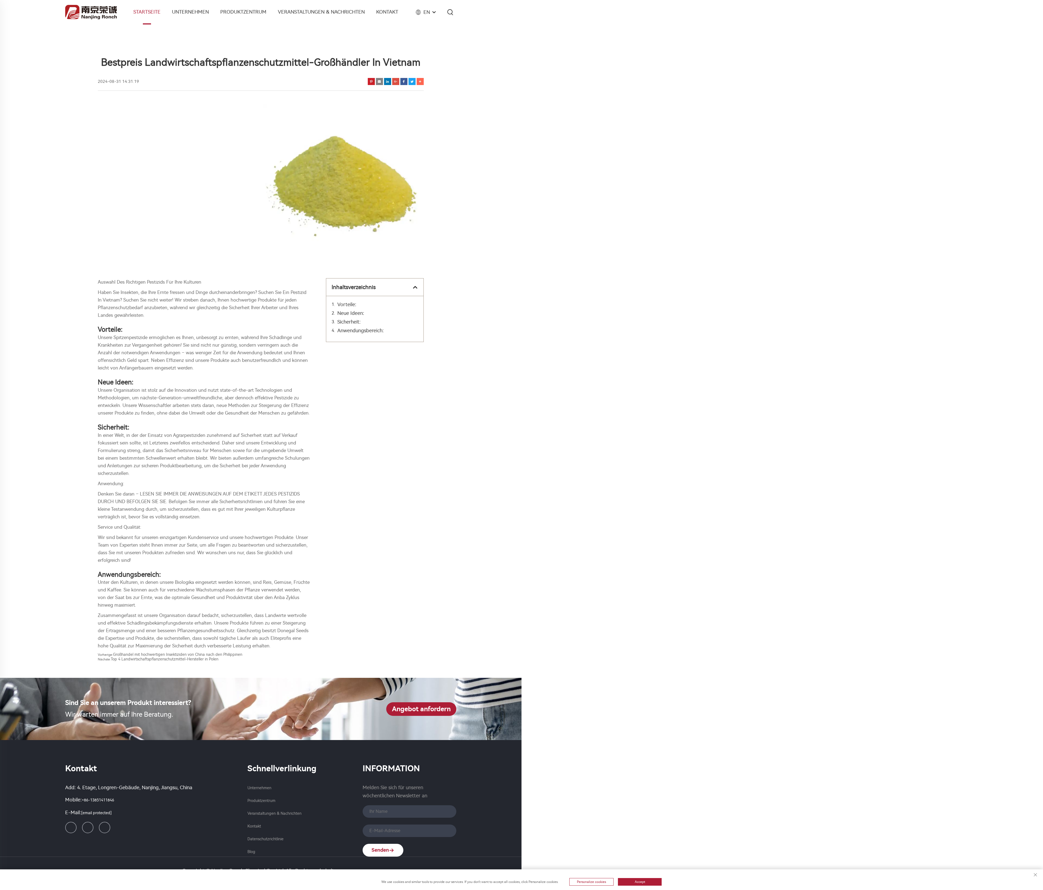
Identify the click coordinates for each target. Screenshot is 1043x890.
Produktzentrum (243, 12)
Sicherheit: (349, 322)
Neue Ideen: (350, 313)
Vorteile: (346, 305)
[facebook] (87, 827)
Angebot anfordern (421, 709)
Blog (251, 852)
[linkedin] (71, 827)
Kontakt (387, 12)
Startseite (147, 12)
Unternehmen (190, 12)
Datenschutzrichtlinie (265, 839)
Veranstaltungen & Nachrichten (321, 12)
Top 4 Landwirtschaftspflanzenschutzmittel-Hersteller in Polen (164, 659)
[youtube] (104, 827)
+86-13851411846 (98, 800)
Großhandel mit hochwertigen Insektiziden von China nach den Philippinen (177, 654)
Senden (380, 850)
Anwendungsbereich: (360, 331)
